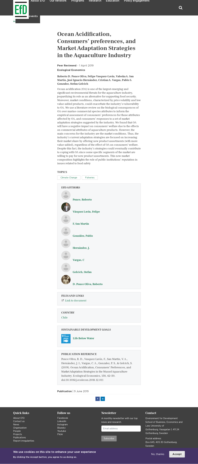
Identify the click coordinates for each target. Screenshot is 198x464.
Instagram (62, 424)
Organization (20, 428)
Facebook (62, 418)
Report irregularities (23, 441)
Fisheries (90, 177)
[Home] (13, 8)
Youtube (61, 431)
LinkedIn (61, 421)
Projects (17, 434)
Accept (177, 454)
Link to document (75, 300)
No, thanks (157, 454)
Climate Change (68, 177)
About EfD (19, 418)
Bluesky (61, 428)
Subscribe (109, 438)
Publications (19, 437)
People (17, 431)
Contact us (19, 421)
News (16, 424)
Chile (64, 317)
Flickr (60, 434)
